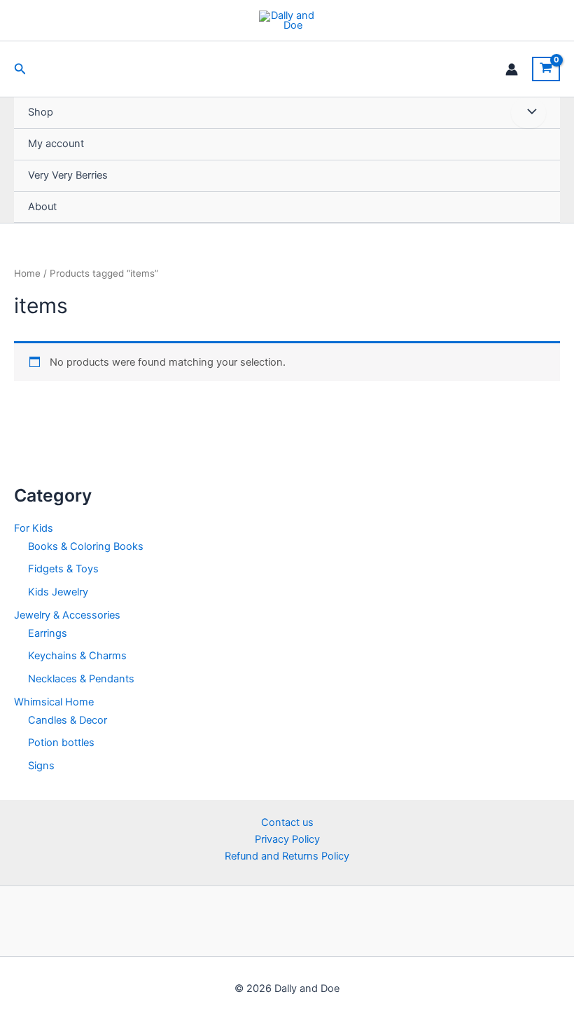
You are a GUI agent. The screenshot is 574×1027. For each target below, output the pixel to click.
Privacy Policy (287, 839)
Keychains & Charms (77, 655)
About (42, 206)
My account (56, 143)
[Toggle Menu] (528, 112)
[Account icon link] (511, 69)
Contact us (287, 822)
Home (27, 273)
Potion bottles (61, 742)
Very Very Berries (68, 175)
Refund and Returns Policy (287, 856)
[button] (20, 69)
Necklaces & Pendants (81, 679)
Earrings (47, 633)
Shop (40, 112)
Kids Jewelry (58, 592)
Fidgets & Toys (63, 569)
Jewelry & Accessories (67, 615)
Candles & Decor (67, 720)
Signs (41, 765)
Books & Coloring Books (86, 546)
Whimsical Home (54, 702)
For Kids (33, 528)
